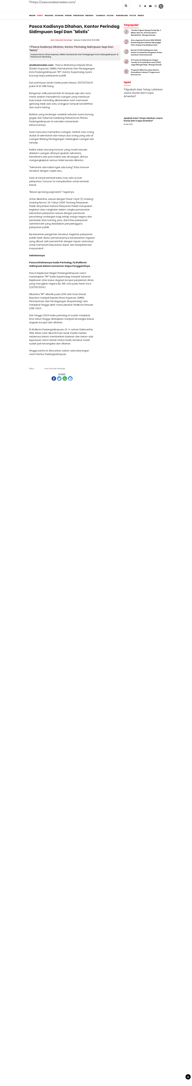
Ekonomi (59, 15)
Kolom (110, 15)
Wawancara (122, 15)
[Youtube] (150, 6)
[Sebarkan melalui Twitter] (59, 378)
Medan (32, 15)
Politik (132, 15)
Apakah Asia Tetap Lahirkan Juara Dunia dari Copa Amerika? (143, 119)
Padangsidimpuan (45, 72)
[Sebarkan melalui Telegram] (70, 378)
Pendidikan (78, 15)
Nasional (49, 15)
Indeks (141, 15)
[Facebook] (140, 6)
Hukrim (68, 15)
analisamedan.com (41, 65)
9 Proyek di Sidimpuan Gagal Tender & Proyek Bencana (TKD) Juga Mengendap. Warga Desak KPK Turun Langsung (146, 63)
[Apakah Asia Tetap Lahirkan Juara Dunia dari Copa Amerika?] (143, 96)
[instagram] (155, 6)
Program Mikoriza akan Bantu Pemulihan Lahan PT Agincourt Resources (145, 72)
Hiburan (89, 15)
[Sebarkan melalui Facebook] (53, 378)
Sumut (40, 15)
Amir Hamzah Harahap (61, 40)
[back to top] (188, 1076)
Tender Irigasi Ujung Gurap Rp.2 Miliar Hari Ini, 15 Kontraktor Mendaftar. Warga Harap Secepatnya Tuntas (146, 34)
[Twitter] (145, 6)
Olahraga (100, 15)
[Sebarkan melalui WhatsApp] (64, 378)
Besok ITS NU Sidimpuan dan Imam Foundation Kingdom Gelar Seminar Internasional (146, 52)
